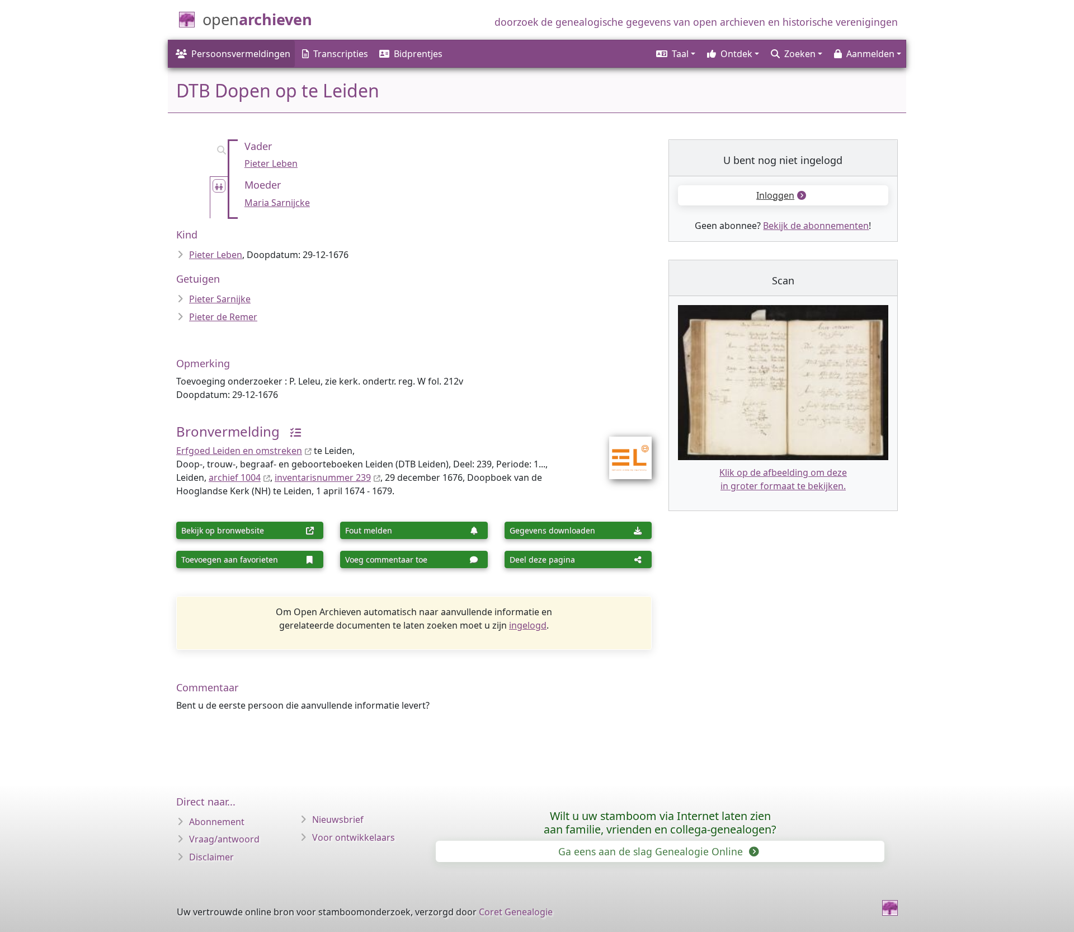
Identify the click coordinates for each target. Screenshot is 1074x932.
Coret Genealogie (516, 912)
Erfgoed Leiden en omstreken (239, 450)
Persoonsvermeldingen (240, 54)
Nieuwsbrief (338, 819)
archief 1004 (235, 477)
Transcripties (340, 54)
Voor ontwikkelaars (353, 837)
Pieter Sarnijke (220, 299)
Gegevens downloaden (552, 530)
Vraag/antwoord (224, 839)
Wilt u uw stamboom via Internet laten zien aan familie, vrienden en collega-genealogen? (660, 822)
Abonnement (216, 822)
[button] (674, 53)
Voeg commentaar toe (386, 559)
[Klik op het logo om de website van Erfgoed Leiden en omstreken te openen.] (623, 450)
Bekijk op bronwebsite (222, 530)
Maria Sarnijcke (277, 202)
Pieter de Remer (223, 317)
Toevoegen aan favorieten (229, 559)
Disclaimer (211, 857)
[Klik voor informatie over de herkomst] (291, 431)
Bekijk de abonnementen (816, 225)
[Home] (890, 908)
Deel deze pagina (542, 559)
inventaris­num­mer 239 (323, 477)
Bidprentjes (418, 54)
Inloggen (775, 195)
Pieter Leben (271, 163)
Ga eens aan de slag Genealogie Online (652, 851)
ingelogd (528, 625)
